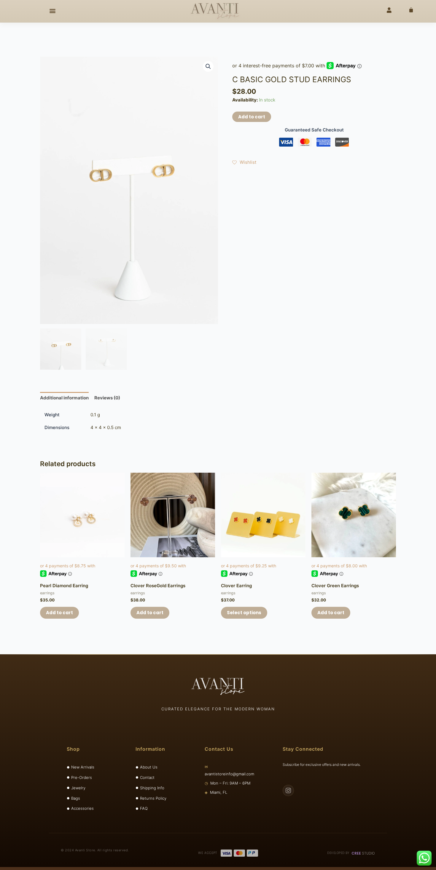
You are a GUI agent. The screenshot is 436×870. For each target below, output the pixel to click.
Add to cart (251, 117)
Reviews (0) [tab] (107, 398)
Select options (244, 612)
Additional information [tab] (64, 398)
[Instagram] (288, 790)
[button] (52, 10)
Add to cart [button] (59, 612)
